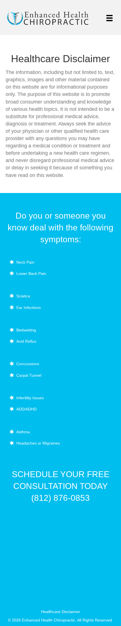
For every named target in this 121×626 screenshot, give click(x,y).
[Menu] (109, 18)
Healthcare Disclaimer (60, 611)
